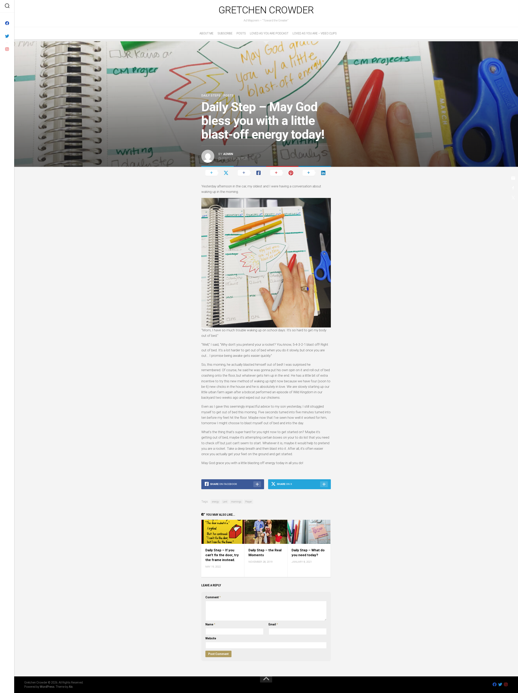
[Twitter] (7, 36)
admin (228, 154)
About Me (206, 33)
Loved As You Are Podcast (269, 33)
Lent (225, 501)
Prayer (248, 501)
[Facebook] (7, 23)
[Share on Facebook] (250, 173)
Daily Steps (211, 95)
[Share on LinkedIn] (314, 173)
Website (210, 638)
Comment (213, 597)
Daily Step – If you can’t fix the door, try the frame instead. (222, 555)
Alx (71, 686)
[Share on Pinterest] (282, 173)
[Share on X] (217, 173)
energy (215, 501)
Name (210, 624)
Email (273, 624)
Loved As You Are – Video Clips (315, 33)
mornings (236, 501)
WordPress (47, 686)
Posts (241, 33)
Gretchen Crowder (266, 10)
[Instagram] (7, 49)
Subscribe (225, 33)
